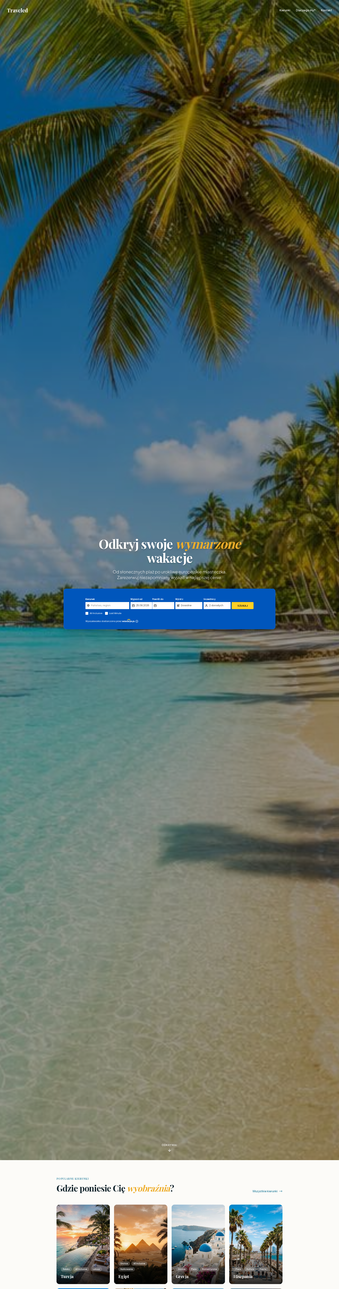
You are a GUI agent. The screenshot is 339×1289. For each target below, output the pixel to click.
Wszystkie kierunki (265, 1191)
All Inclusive (96, 613)
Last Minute (115, 613)
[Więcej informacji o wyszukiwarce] (137, 621)
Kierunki (284, 10)
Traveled (17, 10)
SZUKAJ (242, 606)
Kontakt (326, 10)
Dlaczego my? (305, 10)
